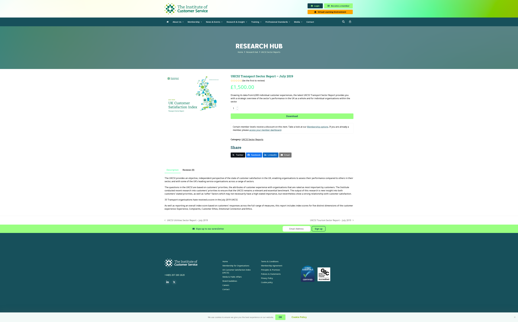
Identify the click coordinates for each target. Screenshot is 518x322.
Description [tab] (173, 170)
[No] (514, 317)
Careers (225, 285)
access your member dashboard (265, 130)
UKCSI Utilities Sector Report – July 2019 (186, 220)
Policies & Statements (271, 274)
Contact (226, 290)
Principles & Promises (270, 270)
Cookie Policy (299, 317)
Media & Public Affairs (232, 277)
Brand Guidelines (229, 281)
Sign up (319, 229)
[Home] (168, 22)
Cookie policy (267, 283)
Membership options (317, 127)
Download (292, 116)
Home (225, 262)
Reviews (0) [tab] (188, 170)
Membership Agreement (271, 266)
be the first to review (253, 81)
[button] (350, 22)
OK (280, 317)
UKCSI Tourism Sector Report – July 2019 (330, 220)
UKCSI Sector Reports (252, 140)
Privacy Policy (267, 278)
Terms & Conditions (270, 262)
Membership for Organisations (235, 266)
